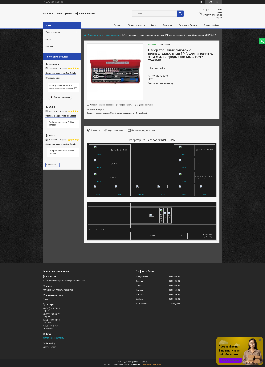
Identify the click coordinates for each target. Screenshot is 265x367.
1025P (99, 168)
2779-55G (184, 194)
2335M (184, 181)
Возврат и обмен (211, 25)
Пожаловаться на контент (151, 364)
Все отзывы (51, 165)
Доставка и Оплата (188, 25)
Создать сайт (48, 2)
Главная (117, 25)
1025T (184, 154)
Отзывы (49, 47)
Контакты (167, 25)
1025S (99, 181)
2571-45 (162, 194)
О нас (153, 25)
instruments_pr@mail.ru (53, 338)
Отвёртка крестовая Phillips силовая (61, 123)
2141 (120, 194)
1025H (99, 154)
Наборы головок (112, 35)
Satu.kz (145, 362)
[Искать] (180, 14)
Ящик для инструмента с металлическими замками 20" (63, 87)
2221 (184, 168)
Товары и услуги (136, 25)
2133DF (98, 194)
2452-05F (141, 194)
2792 (205, 194)
